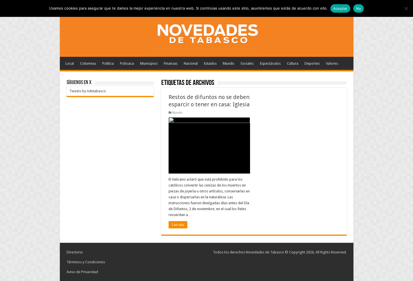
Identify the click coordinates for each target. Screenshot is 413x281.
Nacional (191, 63)
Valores (332, 63)
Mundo (228, 63)
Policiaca (127, 63)
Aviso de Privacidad (82, 272)
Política (108, 63)
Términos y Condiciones (86, 262)
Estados (210, 63)
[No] (406, 8)
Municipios (149, 63)
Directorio (75, 252)
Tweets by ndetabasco (87, 91)
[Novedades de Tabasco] (206, 32)
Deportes (312, 63)
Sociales (247, 63)
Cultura (292, 63)
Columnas (88, 63)
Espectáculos (270, 63)
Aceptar (340, 8)
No (358, 8)
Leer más (178, 225)
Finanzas (171, 63)
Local (69, 63)
